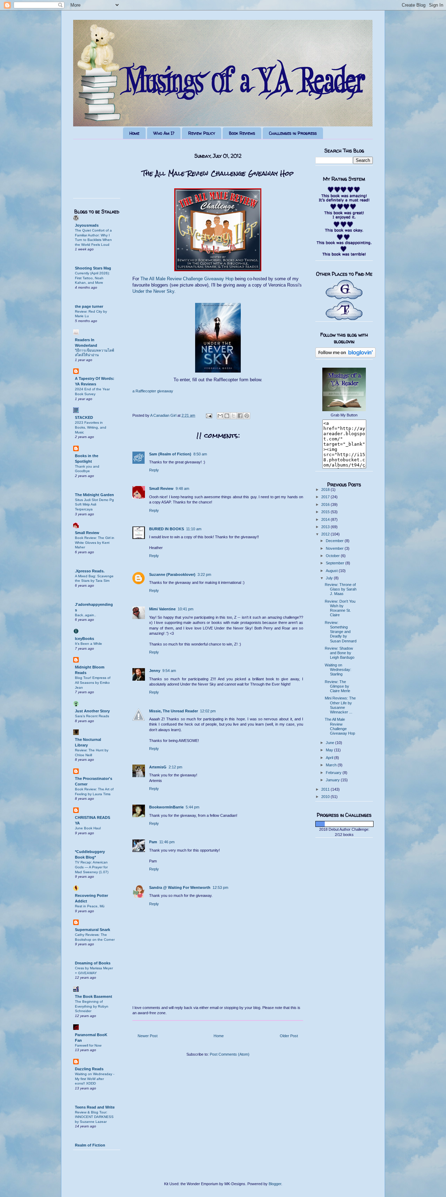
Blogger (275, 1184)
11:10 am (193, 529)
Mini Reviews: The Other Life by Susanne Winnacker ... (340, 705)
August (332, 571)
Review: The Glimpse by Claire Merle (337, 686)
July (330, 578)
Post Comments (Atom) (229, 1054)
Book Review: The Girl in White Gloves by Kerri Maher (94, 542)
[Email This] (220, 415)
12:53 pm (220, 887)
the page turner (89, 306)
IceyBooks (84, 638)
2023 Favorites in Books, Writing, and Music (90, 427)
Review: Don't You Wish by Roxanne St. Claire (340, 608)
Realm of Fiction (90, 1145)
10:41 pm (185, 609)
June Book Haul (88, 828)
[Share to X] (233, 415)
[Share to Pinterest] (246, 415)
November (335, 548)
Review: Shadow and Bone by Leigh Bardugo (339, 652)
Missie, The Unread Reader (173, 711)
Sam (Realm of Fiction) (170, 454)
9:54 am (169, 670)
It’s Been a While (88, 644)
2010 (326, 797)
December (335, 541)
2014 (326, 519)
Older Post (289, 1036)
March (332, 765)
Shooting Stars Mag (93, 268)
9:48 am (182, 488)
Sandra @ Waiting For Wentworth (179, 887)
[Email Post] (208, 415)
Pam (153, 842)
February (334, 772)
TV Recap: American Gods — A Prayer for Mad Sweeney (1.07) (91, 867)
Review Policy (201, 133)
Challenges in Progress (293, 133)
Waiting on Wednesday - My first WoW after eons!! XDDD (94, 1078)
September (335, 563)
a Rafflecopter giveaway (152, 391)
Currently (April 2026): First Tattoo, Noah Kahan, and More (92, 277)
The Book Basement (93, 996)
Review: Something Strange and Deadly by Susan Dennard (340, 631)
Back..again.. (85, 615)
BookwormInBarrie (166, 807)
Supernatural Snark (92, 930)
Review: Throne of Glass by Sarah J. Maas (340, 589)
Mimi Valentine (162, 609)
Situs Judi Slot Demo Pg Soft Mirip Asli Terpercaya (94, 504)
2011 (326, 789)
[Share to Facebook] (240, 415)
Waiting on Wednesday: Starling (338, 669)
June (330, 743)
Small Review (161, 488)
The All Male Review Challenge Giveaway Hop (186, 278)
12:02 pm (208, 711)
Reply (154, 470)
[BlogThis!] (226, 415)
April (330, 758)
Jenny (154, 670)
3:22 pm (204, 574)
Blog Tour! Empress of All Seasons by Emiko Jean (92, 682)
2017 (326, 497)
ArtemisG (158, 767)
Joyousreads (87, 225)
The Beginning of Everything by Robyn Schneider (91, 1006)
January (333, 780)
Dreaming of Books (92, 963)
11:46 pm (167, 842)
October (333, 556)
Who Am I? (163, 133)
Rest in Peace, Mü (90, 906)
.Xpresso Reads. (90, 571)
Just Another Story (92, 711)
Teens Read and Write (95, 1107)
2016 (326, 504)
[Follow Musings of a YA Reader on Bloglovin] (345, 356)
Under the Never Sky (153, 291)
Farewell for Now (88, 1045)
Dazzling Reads (89, 1069)
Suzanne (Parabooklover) (172, 574)
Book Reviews (242, 133)
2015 (326, 512)
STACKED (84, 417)
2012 (326, 534)
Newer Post (147, 1036)
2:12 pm (175, 767)
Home (134, 133)
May (330, 750)
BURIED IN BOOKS (166, 529)
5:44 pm (192, 807)
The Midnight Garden (94, 495)
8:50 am (200, 454)
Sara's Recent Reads (92, 716)
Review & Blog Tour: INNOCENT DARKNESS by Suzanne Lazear (94, 1117)
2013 (326, 527)
